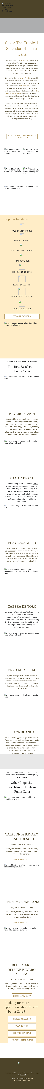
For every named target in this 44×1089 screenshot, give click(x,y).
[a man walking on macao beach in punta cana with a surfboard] (22, 457)
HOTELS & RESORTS (22, 1019)
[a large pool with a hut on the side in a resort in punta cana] (22, 813)
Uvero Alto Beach (23, 678)
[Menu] (41, 9)
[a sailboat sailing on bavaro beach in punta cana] (22, 393)
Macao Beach (25, 86)
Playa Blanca (28, 738)
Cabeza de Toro (33, 612)
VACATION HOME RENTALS (22, 1040)
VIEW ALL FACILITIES (22, 316)
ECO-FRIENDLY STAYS (22, 1033)
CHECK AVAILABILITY (22, 859)
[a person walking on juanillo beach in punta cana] (22, 522)
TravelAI (23, 1075)
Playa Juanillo (10, 551)
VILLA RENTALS (22, 1026)
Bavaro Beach (24, 78)
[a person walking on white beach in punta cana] (22, 711)
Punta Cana (25, 60)
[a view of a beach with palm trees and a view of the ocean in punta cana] (22, 944)
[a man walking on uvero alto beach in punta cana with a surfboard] (22, 649)
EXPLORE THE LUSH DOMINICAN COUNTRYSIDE (22, 137)
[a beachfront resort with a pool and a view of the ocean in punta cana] (22, 881)
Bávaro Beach (11, 424)
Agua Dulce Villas (24, 1080)
